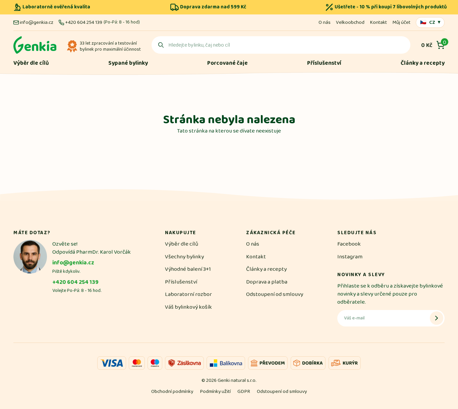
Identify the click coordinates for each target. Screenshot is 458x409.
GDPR (243, 391)
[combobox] (281, 45)
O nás (325, 22)
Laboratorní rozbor (188, 294)
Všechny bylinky (184, 256)
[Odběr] (436, 318)
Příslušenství (324, 63)
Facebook (349, 244)
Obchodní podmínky (172, 391)
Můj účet (401, 22)
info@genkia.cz (36, 22)
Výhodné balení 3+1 (188, 269)
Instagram (349, 256)
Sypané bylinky (128, 63)
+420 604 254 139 (83, 22)
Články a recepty (423, 63)
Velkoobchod (350, 22)
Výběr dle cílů (31, 63)
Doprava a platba (266, 281)
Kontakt (378, 22)
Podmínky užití (215, 391)
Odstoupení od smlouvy (274, 294)
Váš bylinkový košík (188, 307)
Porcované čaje (227, 63)
